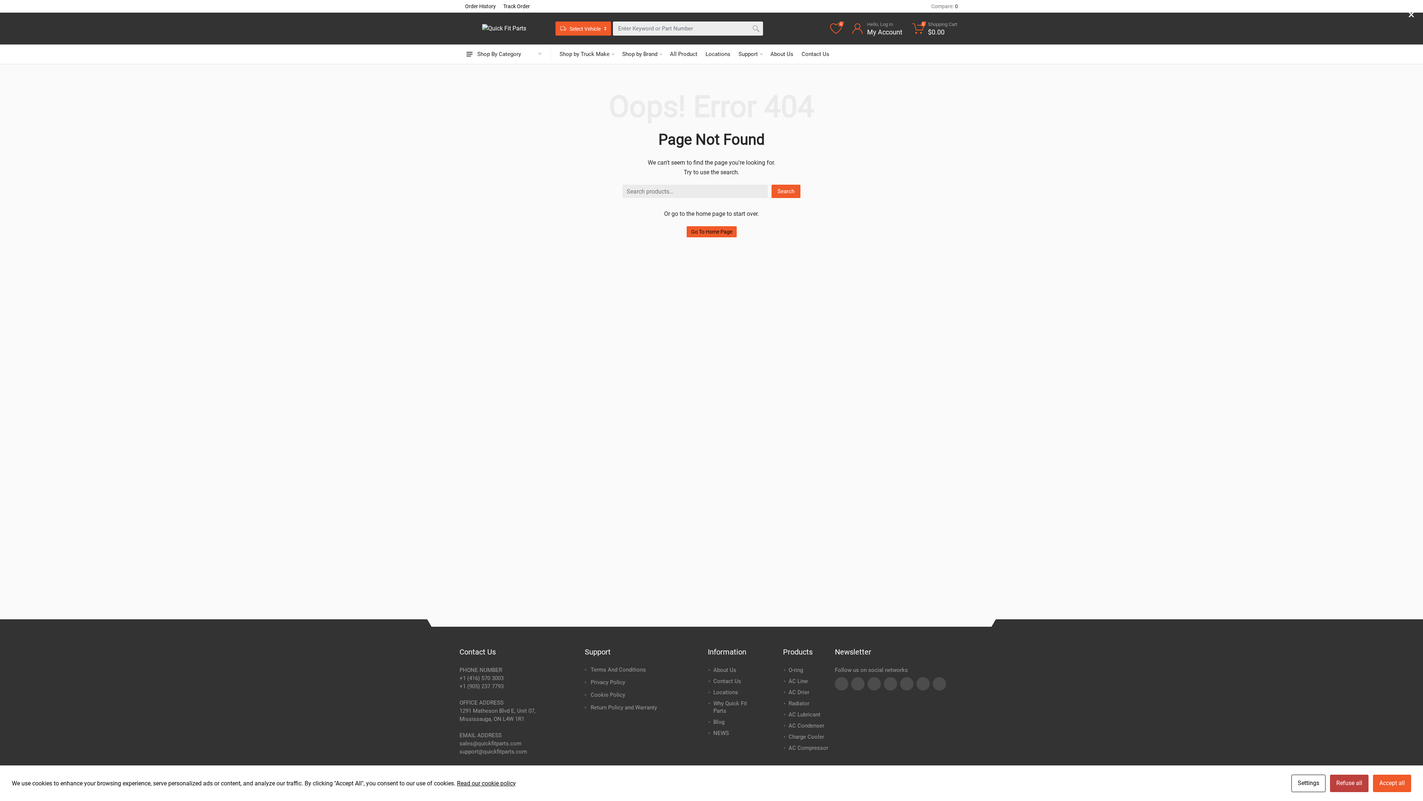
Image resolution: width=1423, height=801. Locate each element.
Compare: (944, 6)
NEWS (721, 733)
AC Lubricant (804, 714)
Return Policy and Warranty (624, 707)
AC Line (798, 681)
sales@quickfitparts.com (490, 743)
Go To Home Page (711, 232)
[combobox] (688, 29)
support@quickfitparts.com (493, 751)
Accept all (1392, 783)
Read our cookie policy (486, 783)
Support (748, 54)
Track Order (516, 6)
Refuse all (1349, 783)
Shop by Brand (639, 54)
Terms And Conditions (618, 669)
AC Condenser (806, 725)
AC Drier (799, 692)
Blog (718, 722)
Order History (480, 6)
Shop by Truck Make (585, 54)
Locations (718, 54)
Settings (1308, 783)
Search (786, 191)
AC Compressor (808, 748)
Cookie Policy (608, 695)
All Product (683, 54)
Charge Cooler (806, 737)
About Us (781, 54)
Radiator (799, 703)
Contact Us (815, 54)
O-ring (796, 670)
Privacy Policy (608, 682)
